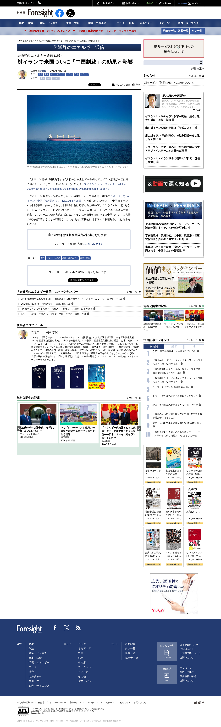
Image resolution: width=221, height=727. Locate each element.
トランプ (85, 74)
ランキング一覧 (193, 340)
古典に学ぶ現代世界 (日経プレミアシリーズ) (153, 554)
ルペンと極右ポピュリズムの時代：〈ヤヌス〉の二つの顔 (174, 554)
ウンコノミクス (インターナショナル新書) (194, 554)
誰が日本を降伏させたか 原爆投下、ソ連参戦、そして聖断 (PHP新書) (174, 513)
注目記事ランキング (157, 340)
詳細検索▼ (197, 68)
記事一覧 (132, 292)
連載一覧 (183, 30)
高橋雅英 (106, 441)
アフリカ (83, 671)
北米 (43, 78)
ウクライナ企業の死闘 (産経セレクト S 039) (194, 472)
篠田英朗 (65, 437)
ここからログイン (93, 243)
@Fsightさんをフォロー (84, 280)
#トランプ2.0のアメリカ (61, 30)
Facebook (55, 627)
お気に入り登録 (122, 85)
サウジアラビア (57, 74)
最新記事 (130, 644)
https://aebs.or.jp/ (37, 713)
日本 (77, 74)
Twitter (66, 627)
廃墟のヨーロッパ (153, 472)
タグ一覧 (197, 30)
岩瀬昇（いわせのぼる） (45, 332)
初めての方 (158, 3)
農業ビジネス (193, 511)
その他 (82, 676)
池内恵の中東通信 (174, 95)
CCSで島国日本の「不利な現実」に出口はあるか (46, 303)
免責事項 (110, 702)
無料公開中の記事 (28, 397)
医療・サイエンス (188, 23)
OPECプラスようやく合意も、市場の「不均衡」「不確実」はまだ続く (57, 309)
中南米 (82, 662)
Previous (19, 428)
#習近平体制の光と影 (91, 30)
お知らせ (149, 75)
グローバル (84, 681)
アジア (56, 78)
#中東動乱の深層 (34, 30)
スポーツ (164, 23)
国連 (40, 74)
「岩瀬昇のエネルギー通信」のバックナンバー (47, 291)
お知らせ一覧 (194, 76)
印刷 (138, 85)
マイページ (185, 668)
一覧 (195, 109)
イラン (69, 74)
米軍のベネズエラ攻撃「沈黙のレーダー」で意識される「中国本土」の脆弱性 (172, 249)
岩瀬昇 (42, 70)
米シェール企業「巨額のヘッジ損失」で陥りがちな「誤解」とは (54, 314)
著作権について (77, 702)
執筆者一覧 (169, 30)
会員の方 (189, 3)
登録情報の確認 (188, 676)
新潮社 (199, 703)
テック (121, 23)
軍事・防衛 (72, 23)
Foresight (29, 629)
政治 (30, 23)
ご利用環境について (190, 653)
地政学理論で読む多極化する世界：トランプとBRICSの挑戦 (153, 513)
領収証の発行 (187, 672)
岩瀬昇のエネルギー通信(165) (42, 41)
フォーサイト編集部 (29, 434)
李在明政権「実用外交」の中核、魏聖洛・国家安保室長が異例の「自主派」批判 (172, 237)
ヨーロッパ (84, 667)
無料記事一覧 (194, 306)
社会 (131, 23)
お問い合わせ (132, 3)
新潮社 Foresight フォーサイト (35, 13)
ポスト (96, 85)
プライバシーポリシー (55, 702)
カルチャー (146, 23)
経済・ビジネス (49, 23)
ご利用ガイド (107, 3)
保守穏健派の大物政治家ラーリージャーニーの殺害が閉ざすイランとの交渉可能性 (172, 226)
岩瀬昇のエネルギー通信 (79, 47)
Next (139, 428)
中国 (47, 74)
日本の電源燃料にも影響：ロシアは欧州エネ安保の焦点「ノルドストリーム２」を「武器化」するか (72, 298)
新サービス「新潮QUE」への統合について (169, 82)
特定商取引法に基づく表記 (29, 702)
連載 (25, 41)
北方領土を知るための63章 (174, 472)
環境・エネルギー (98, 23)
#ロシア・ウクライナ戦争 (122, 30)
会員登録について (189, 645)
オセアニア (84, 648)
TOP (21, 23)
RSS (39, 3)
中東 (49, 78)
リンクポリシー (95, 702)
